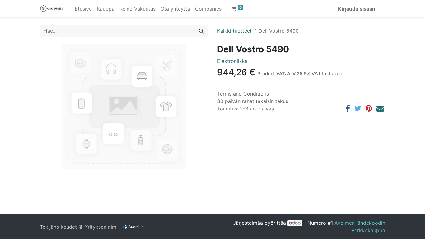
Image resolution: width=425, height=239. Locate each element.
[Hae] (201, 31)
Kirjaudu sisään (356, 9)
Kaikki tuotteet (234, 31)
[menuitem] (83, 8)
